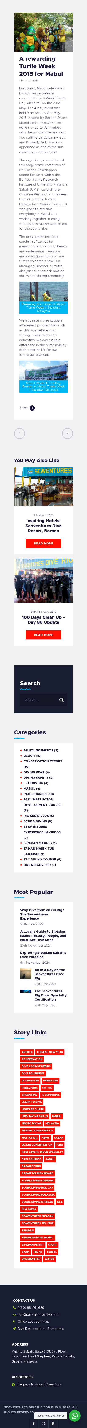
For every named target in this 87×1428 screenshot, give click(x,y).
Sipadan (28, 1230)
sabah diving (31, 1166)
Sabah (49, 1159)
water (49, 1259)
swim (25, 1252)
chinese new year (50, 1052)
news (46, 1137)
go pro (47, 1087)
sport (52, 1244)
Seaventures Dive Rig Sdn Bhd (31, 1407)
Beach (29, 756)
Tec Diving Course (40, 859)
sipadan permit (33, 1244)
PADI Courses (36, 794)
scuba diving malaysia (38, 1195)
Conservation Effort (43, 761)
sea (60, 1202)
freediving (30, 1087)
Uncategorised (37, 865)
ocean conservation (37, 1145)
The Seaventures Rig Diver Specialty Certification (51, 995)
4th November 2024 (35, 962)
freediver (50, 1080)
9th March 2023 (43, 515)
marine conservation (37, 1130)
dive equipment (33, 1073)
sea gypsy (29, 1209)
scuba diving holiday (37, 1187)
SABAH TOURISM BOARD (37, 1173)
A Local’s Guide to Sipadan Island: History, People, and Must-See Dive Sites (43, 936)
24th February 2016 (43, 611)
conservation (32, 1059)
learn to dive (32, 1102)
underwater (31, 1259)
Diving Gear (34, 772)
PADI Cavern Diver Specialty (42, 1152)
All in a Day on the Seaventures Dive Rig (50, 974)
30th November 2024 (36, 945)
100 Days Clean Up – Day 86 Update (43, 620)
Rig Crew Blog (36, 816)
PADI (60, 1145)
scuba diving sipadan (37, 1202)
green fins (29, 1095)
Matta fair (29, 1137)
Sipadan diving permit (38, 1237)
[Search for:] (43, 700)
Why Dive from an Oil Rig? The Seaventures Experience (42, 914)
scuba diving (35, 821)
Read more (43, 543)
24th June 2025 (31, 924)
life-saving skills (35, 1116)
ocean (58, 1137)
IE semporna (51, 1095)
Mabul (56, 1116)
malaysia (52, 1123)
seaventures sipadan (37, 1216)
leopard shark (33, 1109)
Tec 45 (37, 1252)
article (27, 1052)
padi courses (31, 1159)
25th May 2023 (45, 1005)
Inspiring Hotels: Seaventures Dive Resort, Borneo (43, 525)
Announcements (38, 750)
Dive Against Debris (36, 1066)
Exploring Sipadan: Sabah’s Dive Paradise (43, 955)
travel (52, 1252)
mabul (29, 788)
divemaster (30, 1080)
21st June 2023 (45, 984)
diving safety (36, 777)
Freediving (33, 783)
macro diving (31, 1123)
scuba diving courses (38, 1180)
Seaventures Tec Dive (38, 1223)
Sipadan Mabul (37, 843)
